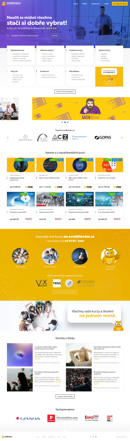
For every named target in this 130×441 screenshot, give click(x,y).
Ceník (106, 4)
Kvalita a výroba (47, 61)
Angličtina (104, 54)
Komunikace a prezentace (20, 56)
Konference (44, 71)
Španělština (104, 58)
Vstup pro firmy (120, 4)
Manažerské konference (49, 77)
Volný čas (14, 71)
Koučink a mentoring (18, 58)
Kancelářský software (78, 54)
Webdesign (74, 58)
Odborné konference (48, 75)
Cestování (15, 82)
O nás (64, 437)
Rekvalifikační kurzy (77, 75)
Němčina (103, 56)
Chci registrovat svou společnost (65, 292)
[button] (8, 137)
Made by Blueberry (121, 437)
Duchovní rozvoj (17, 75)
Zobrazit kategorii (28, 64)
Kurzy (76, 4)
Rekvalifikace (74, 71)
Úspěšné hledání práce (78, 79)
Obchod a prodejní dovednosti (21, 61)
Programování (75, 61)
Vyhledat (55, 36)
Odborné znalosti (46, 50)
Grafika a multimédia (77, 56)
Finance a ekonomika (48, 56)
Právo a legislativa (47, 58)
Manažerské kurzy (17, 50)
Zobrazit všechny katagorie (65, 91)
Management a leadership (20, 54)
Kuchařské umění (17, 77)
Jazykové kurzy (104, 50)
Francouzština (105, 61)
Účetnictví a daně (47, 54)
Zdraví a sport (16, 79)
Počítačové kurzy (75, 50)
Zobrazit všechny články (65, 396)
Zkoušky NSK (75, 77)
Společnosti (95, 4)
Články (84, 4)
